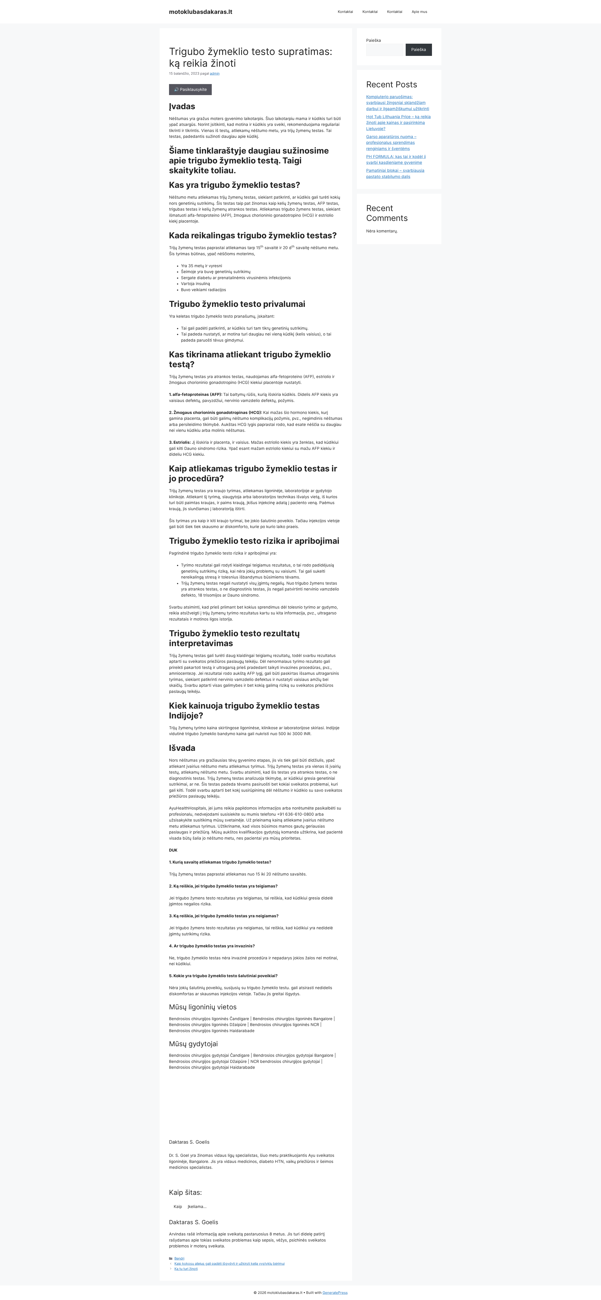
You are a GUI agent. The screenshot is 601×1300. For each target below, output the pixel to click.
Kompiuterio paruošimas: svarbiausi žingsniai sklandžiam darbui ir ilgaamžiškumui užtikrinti (397, 102)
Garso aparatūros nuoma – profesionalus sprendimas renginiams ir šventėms (391, 142)
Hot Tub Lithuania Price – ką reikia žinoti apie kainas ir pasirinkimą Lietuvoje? (398, 122)
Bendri (179, 1258)
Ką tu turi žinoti (186, 1269)
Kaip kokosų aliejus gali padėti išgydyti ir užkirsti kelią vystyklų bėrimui (229, 1263)
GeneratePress (335, 1292)
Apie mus (419, 11)
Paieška (373, 40)
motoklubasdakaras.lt (200, 11)
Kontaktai (345, 11)
